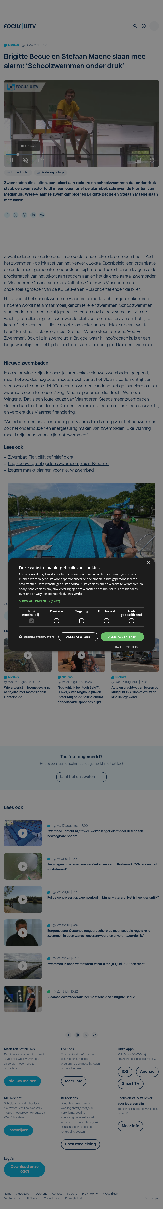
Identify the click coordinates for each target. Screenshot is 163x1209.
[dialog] (81, 604)
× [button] (148, 562)
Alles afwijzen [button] (78, 636)
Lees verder (74, 594)
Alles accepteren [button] (122, 636)
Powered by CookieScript (129, 646)
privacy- (37, 594)
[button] (81, 601)
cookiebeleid (56, 594)
